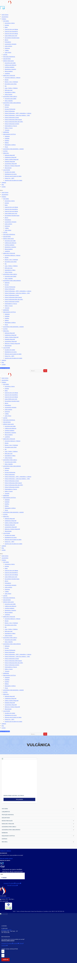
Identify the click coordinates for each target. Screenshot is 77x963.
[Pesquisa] (45, 370)
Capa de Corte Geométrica (11, 31)
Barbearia (7, 105)
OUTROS (5, 151)
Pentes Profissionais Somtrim (12, 123)
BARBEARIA (6, 132)
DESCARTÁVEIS (7, 58)
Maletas (7, 142)
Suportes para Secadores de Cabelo (13, 180)
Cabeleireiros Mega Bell (10, 157)
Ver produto (19, 799)
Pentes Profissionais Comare (12, 117)
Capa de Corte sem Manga (11, 33)
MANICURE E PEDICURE (9, 75)
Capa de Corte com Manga (11, 29)
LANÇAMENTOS (6, 811)
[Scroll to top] (73, 958)
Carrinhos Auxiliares (9, 67)
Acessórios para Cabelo (10, 98)
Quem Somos (5, 14)
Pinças (6, 147)
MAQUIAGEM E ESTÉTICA (9, 134)
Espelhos (7, 140)
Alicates (6, 79)
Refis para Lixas (8, 90)
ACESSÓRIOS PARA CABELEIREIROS (12, 102)
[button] (38, 190)
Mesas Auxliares (9, 71)
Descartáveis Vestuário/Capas (12, 37)
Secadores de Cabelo (10, 172)
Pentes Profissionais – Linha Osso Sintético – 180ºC (17, 115)
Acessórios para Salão (10, 63)
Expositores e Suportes (10, 69)
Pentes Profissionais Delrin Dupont (13, 119)
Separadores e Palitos (10, 92)
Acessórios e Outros (10, 23)
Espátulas (7, 138)
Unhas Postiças (8, 94)
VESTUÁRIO (6, 21)
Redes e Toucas (9, 128)
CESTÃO (5, 54)
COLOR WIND (6, 170)
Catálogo (4, 182)
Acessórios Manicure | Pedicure (12, 77)
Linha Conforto (8, 46)
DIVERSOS (4, 838)
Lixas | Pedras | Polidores (11, 88)
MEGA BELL (6, 153)
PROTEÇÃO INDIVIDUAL (9, 56)
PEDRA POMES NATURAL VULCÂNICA (14, 795)
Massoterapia (8, 167)
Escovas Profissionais (10, 109)
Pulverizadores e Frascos (11, 126)
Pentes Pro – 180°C (9, 178)
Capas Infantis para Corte (11, 35)
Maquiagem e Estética (10, 144)
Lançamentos (5, 16)
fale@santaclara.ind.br (5, 897)
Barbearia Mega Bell (10, 155)
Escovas (7, 107)
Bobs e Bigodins (9, 100)
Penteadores (8, 42)
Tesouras (7, 130)
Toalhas (7, 50)
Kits (6, 86)
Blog (3, 184)
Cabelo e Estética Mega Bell (11, 159)
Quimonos (7, 48)
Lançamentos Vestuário (10, 44)
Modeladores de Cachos (11, 174)
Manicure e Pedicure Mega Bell (12, 165)
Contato (4, 186)
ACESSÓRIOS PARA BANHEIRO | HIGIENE (13, 149)
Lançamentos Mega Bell (11, 163)
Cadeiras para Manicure (10, 65)
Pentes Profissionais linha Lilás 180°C (14, 121)
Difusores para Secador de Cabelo (13, 176)
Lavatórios (7, 73)
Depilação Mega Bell (10, 161)
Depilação (7, 136)
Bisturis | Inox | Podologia (11, 81)
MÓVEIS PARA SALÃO (8, 61)
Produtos (4, 19)
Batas (6, 27)
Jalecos (6, 40)
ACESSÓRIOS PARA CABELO (10, 96)
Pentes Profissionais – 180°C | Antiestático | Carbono (18, 113)
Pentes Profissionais (10, 111)
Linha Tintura (8, 52)
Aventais (7, 25)
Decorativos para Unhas (11, 84)
